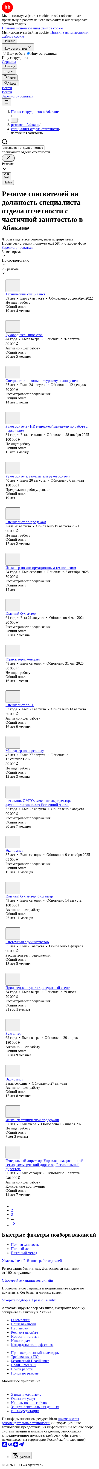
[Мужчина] (13, 286)
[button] (7, 88)
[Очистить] (8, 158)
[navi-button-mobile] (6, 102)
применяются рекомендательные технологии (40, 1421)
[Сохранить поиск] (6, 176)
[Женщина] (13, 326)
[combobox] (23, 147)
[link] (9, 77)
